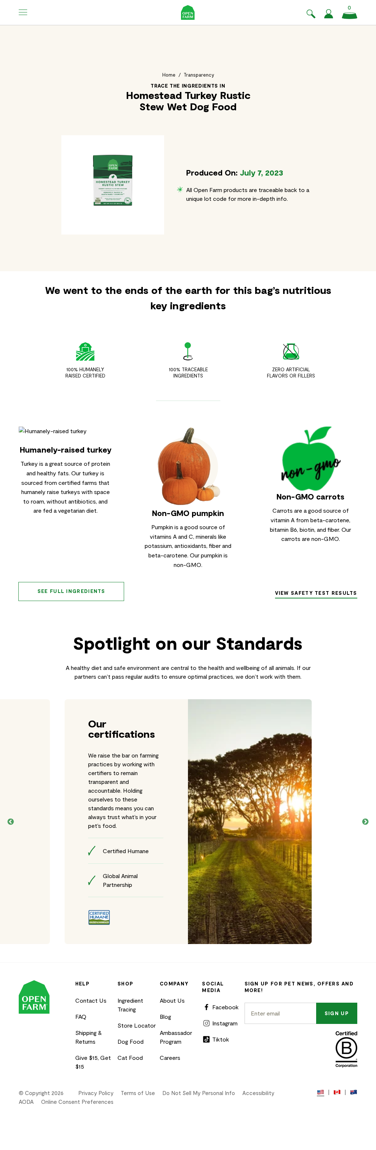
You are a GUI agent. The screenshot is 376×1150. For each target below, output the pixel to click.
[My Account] (328, 15)
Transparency (199, 75)
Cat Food (130, 1057)
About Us (172, 1000)
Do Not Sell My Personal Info (198, 1093)
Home (169, 75)
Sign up (337, 1013)
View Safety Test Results (316, 593)
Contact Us (90, 1000)
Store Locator (137, 1025)
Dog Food (131, 1041)
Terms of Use (138, 1093)
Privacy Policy (95, 1093)
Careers (170, 1057)
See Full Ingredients (71, 591)
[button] (23, 12)
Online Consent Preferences (77, 1101)
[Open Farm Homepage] (188, 12)
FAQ (80, 1016)
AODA (26, 1101)
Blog (165, 1016)
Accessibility (258, 1093)
